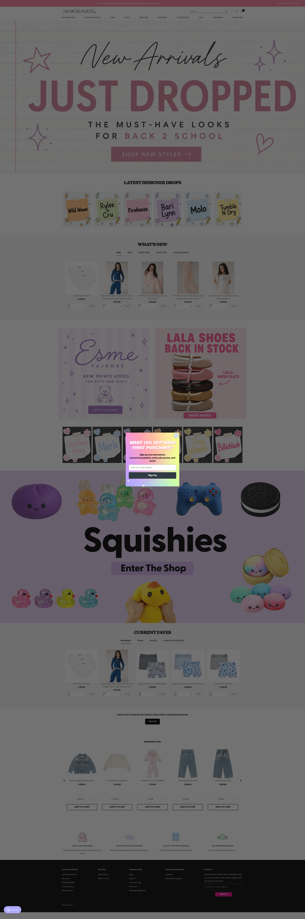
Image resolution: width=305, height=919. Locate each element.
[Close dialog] (176, 436)
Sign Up (152, 475)
